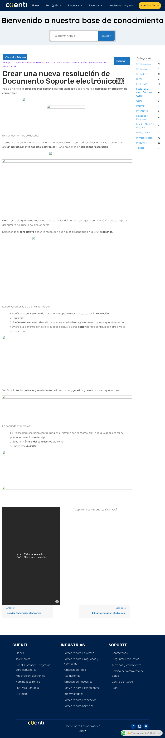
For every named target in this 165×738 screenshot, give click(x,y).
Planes (35, 5)
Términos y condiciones (126, 665)
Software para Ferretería (79, 653)
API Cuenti (22, 693)
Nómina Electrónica (28, 681)
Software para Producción (80, 700)
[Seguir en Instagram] (139, 726)
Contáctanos (120, 653)
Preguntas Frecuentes (125, 658)
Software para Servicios (78, 705)
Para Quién (52, 5)
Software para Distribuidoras (82, 687)
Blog (115, 687)
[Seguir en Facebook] (133, 726)
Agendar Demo (150, 5)
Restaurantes (72, 675)
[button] (122, 61)
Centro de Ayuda (122, 681)
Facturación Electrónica (30, 675)
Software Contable (27, 687)
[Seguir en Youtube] (146, 726)
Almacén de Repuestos (78, 681)
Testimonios (23, 658)
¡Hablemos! (115, 5)
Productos (73, 5)
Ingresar (129, 5)
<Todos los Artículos (15, 57)
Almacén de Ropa (75, 669)
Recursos (94, 5)
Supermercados (73, 693)
